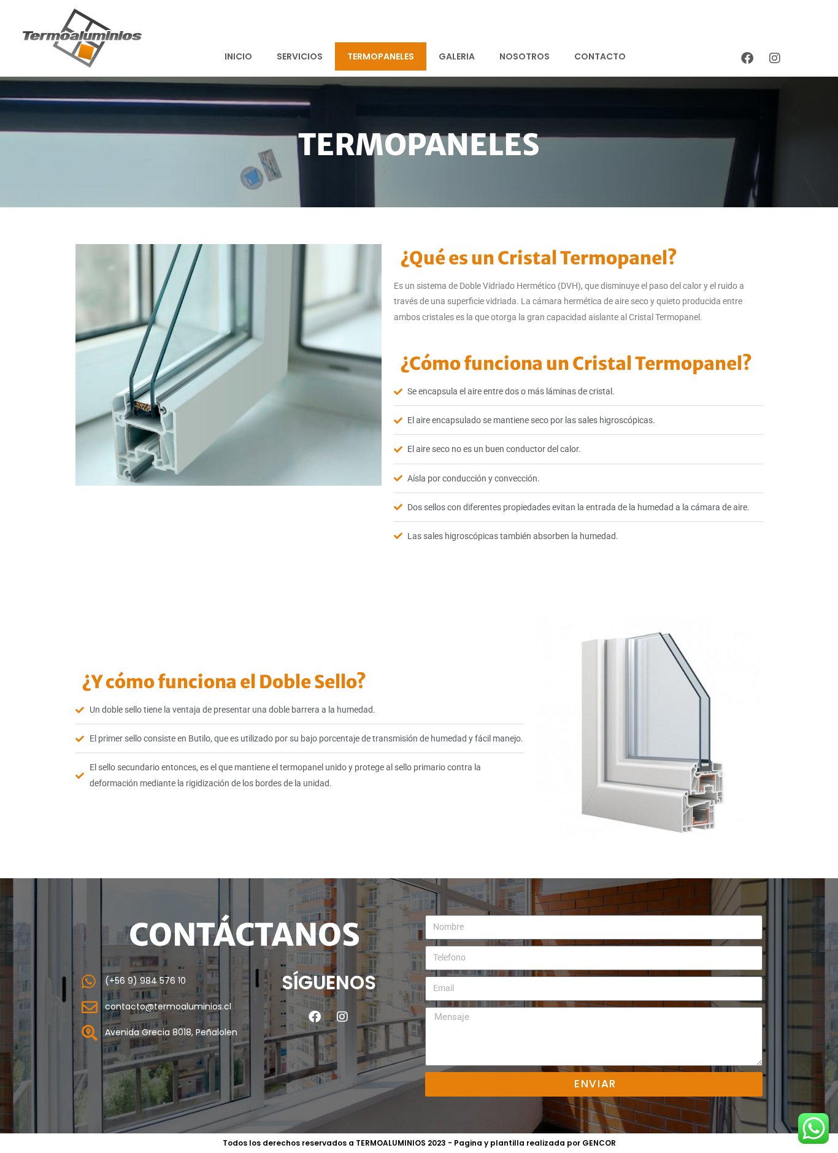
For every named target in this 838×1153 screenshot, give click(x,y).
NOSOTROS (524, 56)
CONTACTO (600, 56)
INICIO (238, 56)
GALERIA (457, 56)
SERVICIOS (300, 56)
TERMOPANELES (380, 56)
